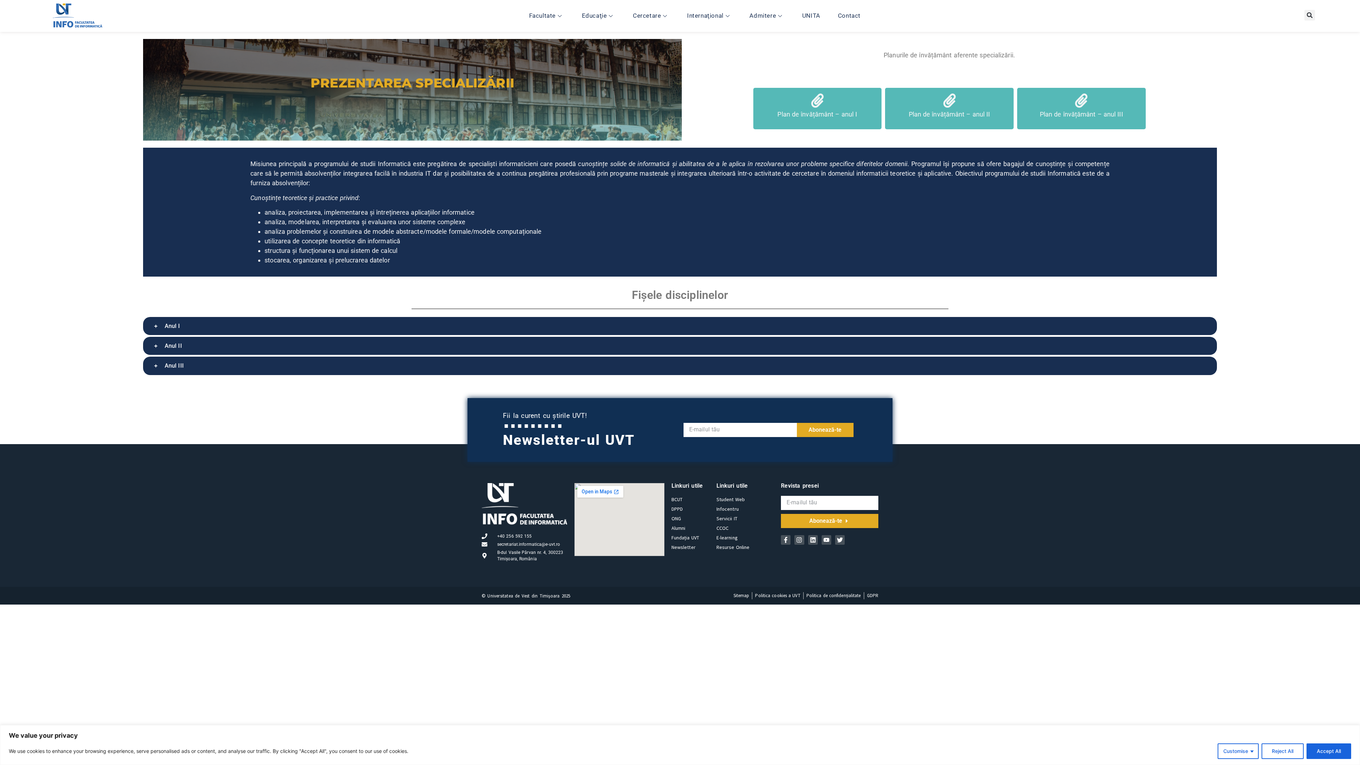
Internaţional (705, 15)
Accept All (1329, 751)
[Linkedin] (813, 540)
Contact (849, 15)
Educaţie (594, 15)
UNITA (811, 15)
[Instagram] (799, 540)
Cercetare (647, 15)
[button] (1309, 15)
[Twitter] (840, 540)
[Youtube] (826, 540)
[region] (680, 745)
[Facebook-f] (785, 540)
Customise (1235, 751)
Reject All (1282, 751)
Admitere (762, 15)
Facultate (542, 15)
